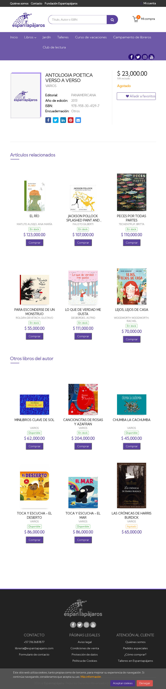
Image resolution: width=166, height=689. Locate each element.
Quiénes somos (19, 3)
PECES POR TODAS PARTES (131, 218)
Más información (91, 676)
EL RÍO (34, 216)
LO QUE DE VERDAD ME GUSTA (83, 312)
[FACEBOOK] (131, 57)
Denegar (144, 683)
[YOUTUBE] (151, 57)
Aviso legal (85, 642)
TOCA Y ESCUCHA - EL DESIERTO (34, 515)
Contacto (36, 3)
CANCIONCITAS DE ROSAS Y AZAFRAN (83, 422)
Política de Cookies (84, 661)
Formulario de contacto (34, 654)
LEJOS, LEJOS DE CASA (131, 310)
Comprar (34, 242)
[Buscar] (112, 19)
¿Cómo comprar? (135, 654)
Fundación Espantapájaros (61, 3)
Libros (29, 37)
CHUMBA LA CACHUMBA (131, 420)
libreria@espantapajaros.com (34, 648)
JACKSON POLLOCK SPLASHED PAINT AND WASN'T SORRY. (83, 218)
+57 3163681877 (34, 642)
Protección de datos (85, 654)
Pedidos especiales (135, 648)
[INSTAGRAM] (145, 57)
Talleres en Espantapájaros (135, 661)
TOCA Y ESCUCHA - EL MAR (83, 515)
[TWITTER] (138, 57)
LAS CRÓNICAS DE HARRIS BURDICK (131, 515)
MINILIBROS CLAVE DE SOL (34, 420)
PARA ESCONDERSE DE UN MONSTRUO (34, 312)
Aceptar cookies (122, 683)
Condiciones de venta (84, 648)
